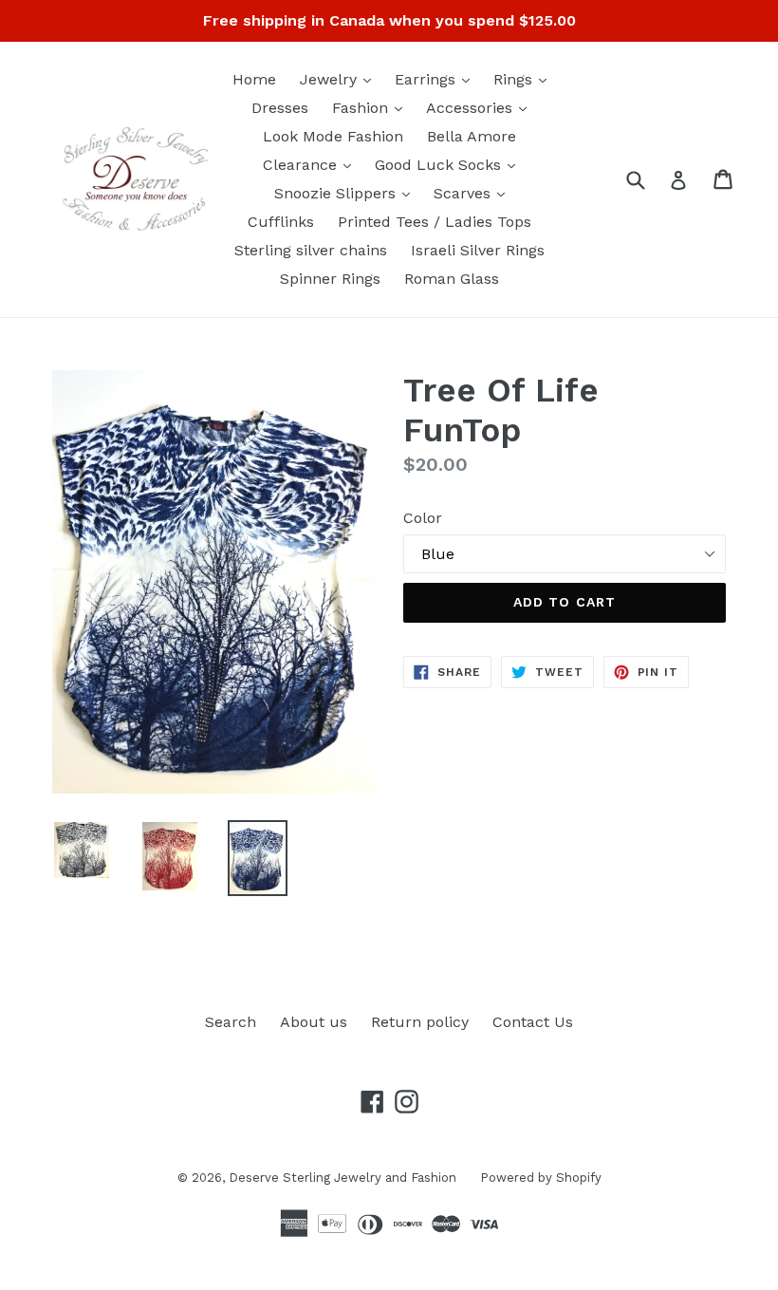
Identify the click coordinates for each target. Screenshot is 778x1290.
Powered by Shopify (541, 1177)
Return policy (420, 1022)
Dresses (279, 108)
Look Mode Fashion (333, 136)
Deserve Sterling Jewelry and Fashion (342, 1177)
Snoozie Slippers (346, 192)
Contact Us (532, 1022)
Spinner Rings (330, 279)
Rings (524, 78)
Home (254, 79)
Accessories (481, 107)
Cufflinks (281, 222)
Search (230, 1022)
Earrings (437, 78)
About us (313, 1022)
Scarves (474, 192)
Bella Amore (471, 136)
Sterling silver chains (310, 250)
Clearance (312, 164)
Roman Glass (451, 279)
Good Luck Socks (450, 164)
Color (422, 518)
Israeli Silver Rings (478, 250)
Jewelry (340, 78)
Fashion (372, 107)
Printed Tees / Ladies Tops (434, 222)
